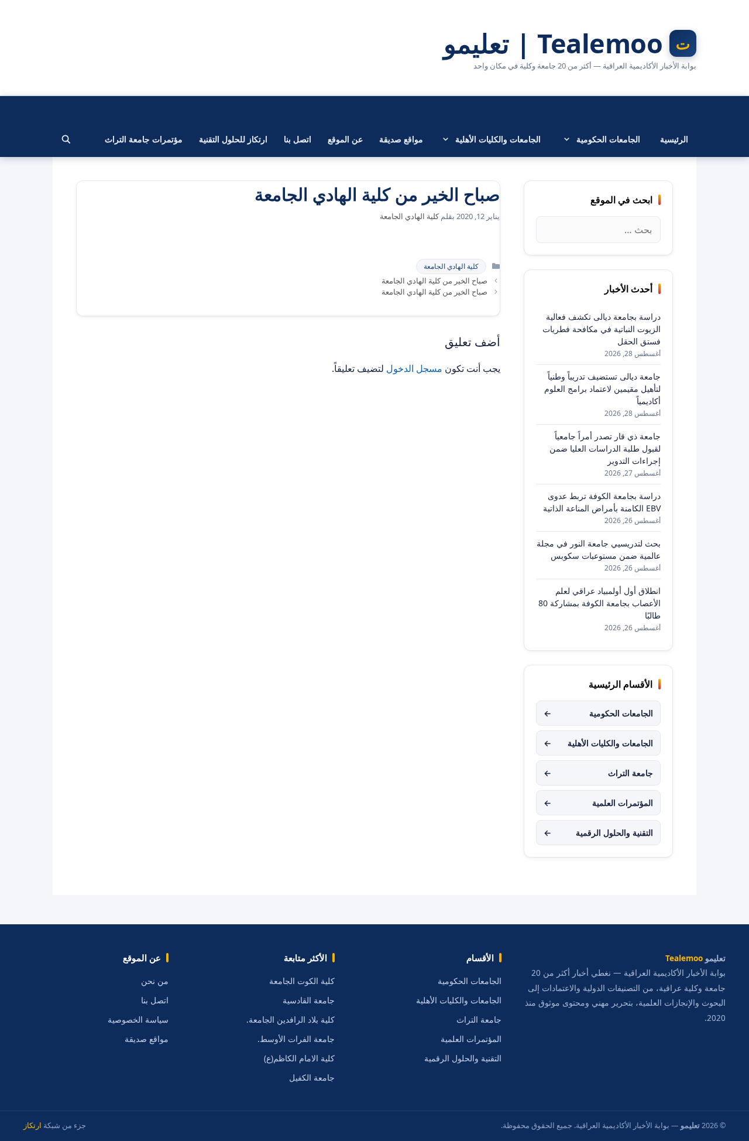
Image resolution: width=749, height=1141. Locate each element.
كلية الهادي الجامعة (451, 266)
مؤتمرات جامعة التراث (144, 139)
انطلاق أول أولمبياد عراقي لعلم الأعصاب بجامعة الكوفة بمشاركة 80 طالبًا (599, 603)
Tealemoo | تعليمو (553, 43)
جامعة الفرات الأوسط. (296, 1039)
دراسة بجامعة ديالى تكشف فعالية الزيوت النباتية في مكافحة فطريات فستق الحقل (601, 329)
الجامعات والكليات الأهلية (498, 139)
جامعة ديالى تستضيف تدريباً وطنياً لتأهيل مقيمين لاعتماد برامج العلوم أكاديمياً (602, 388)
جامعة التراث (598, 772)
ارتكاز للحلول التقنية (233, 139)
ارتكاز (32, 1125)
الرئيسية (674, 139)
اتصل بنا (297, 139)
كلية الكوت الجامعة (302, 981)
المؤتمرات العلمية (598, 802)
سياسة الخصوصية (138, 1019)
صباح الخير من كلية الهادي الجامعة (434, 280)
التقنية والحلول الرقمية (598, 832)
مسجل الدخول (414, 368)
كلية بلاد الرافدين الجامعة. (290, 1019)
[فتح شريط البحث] (66, 139)
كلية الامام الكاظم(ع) (299, 1058)
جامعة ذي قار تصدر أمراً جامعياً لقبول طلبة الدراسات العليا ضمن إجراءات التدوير (605, 448)
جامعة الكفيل (312, 1077)
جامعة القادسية (309, 1000)
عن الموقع (345, 139)
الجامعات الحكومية (608, 139)
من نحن (155, 981)
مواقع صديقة (401, 139)
